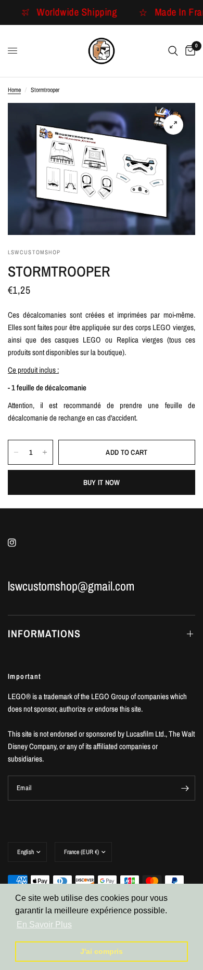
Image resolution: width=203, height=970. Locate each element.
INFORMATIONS (44, 633)
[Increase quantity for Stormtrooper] (45, 452)
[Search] (173, 51)
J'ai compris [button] (101, 951)
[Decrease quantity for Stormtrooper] (16, 452)
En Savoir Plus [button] (44, 924)
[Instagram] (19, 542)
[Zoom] (173, 125)
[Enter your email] (184, 788)
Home (14, 90)
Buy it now (101, 482)
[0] (188, 51)
